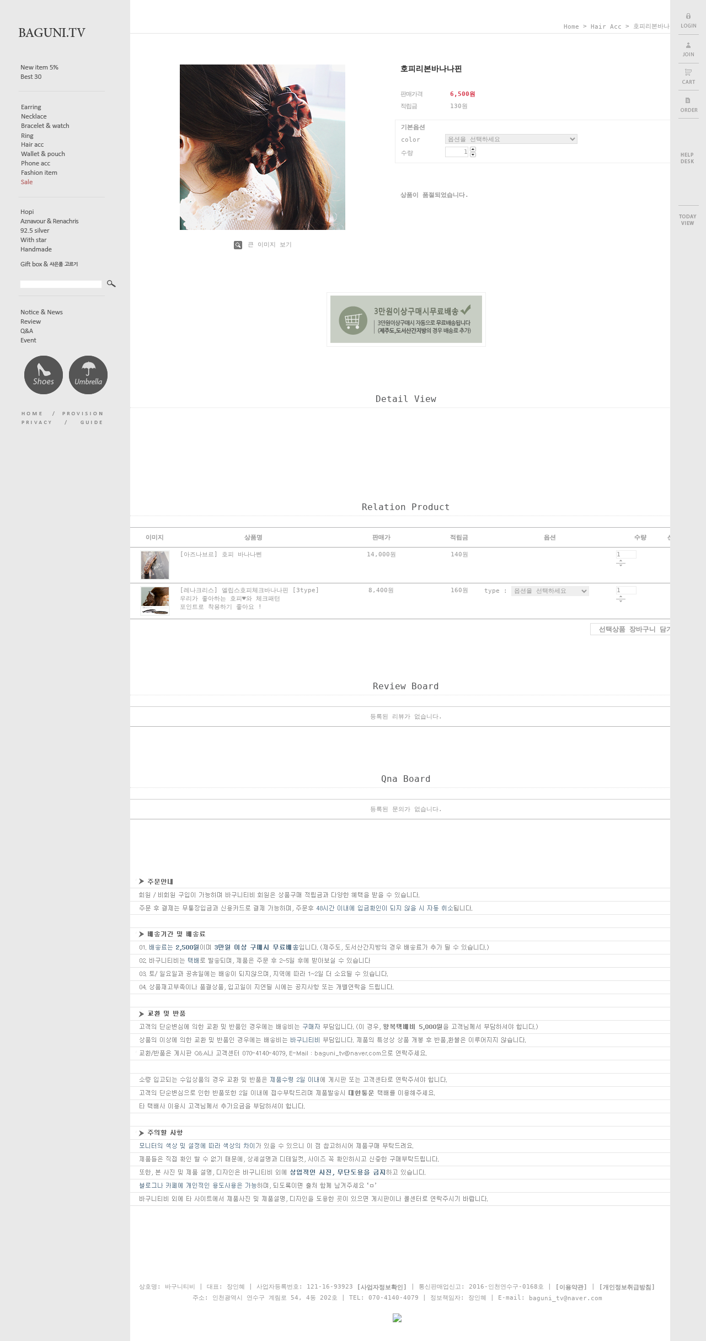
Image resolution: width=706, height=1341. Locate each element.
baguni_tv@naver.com (565, 1298)
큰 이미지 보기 (268, 244)
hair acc (606, 26)
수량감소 (620, 566)
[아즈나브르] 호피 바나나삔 (221, 554)
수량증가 (620, 561)
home (571, 26)
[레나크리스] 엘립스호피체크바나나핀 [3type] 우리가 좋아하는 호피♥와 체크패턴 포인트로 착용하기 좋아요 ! (249, 598)
